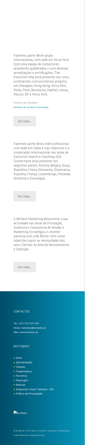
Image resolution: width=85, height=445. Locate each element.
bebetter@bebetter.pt (33, 327)
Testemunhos (24, 371)
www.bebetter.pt (29, 332)
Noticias (20, 385)
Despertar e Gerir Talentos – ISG (34, 389)
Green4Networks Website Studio (29, 435)
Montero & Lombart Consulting (31, 107)
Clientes (20, 367)
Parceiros (21, 375)
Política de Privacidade (29, 393)
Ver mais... (24, 121)
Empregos (22, 380)
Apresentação (24, 362)
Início (19, 358)
